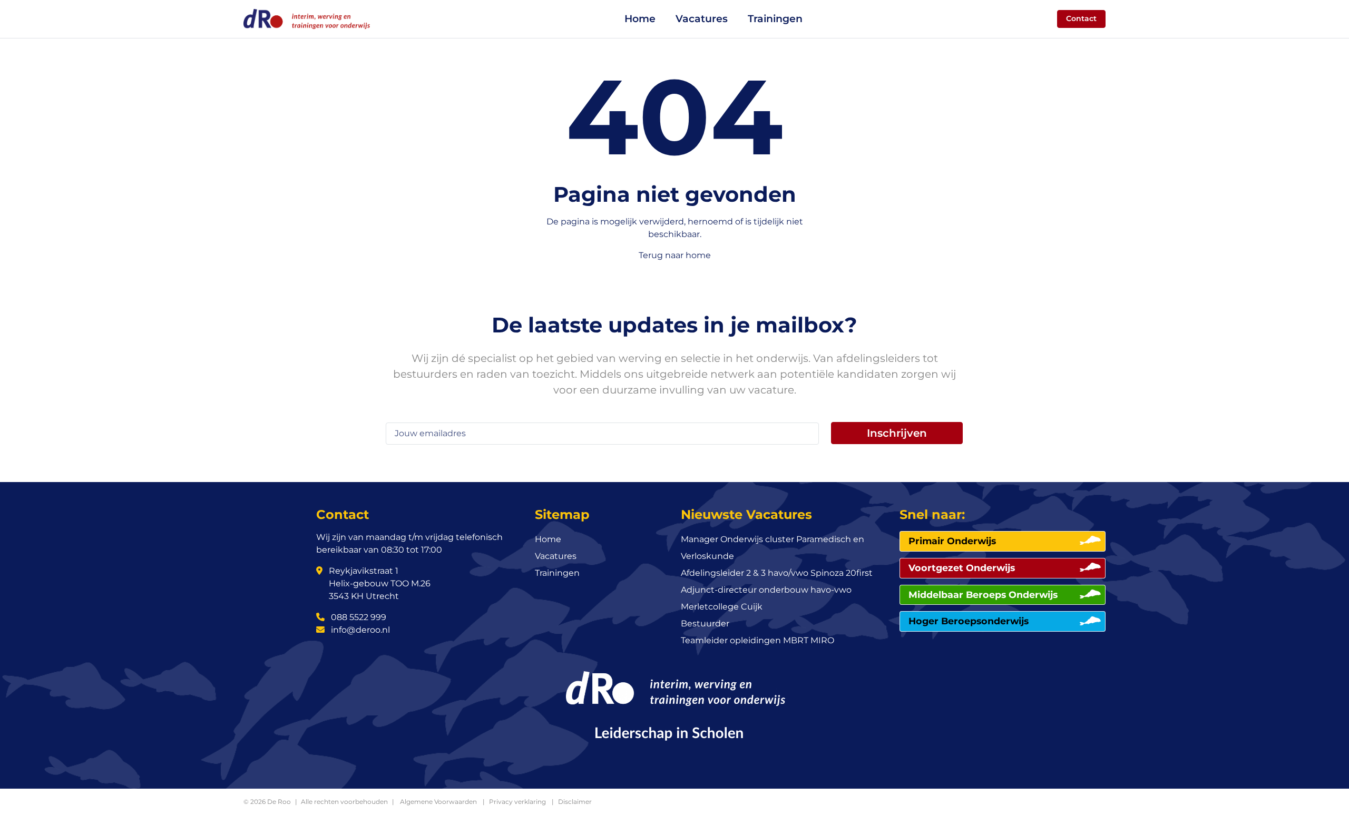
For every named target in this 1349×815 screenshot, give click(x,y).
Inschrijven (897, 433)
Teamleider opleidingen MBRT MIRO (757, 640)
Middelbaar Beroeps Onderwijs (983, 594)
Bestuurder (705, 623)
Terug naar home (675, 255)
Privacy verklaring (517, 802)
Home (640, 19)
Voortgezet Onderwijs (961, 567)
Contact (1081, 18)
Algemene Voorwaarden (438, 802)
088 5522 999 (357, 617)
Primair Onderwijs (952, 540)
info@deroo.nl (359, 630)
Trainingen (775, 19)
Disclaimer (575, 802)
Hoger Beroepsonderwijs (968, 620)
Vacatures (702, 19)
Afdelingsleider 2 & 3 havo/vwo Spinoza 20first (777, 573)
